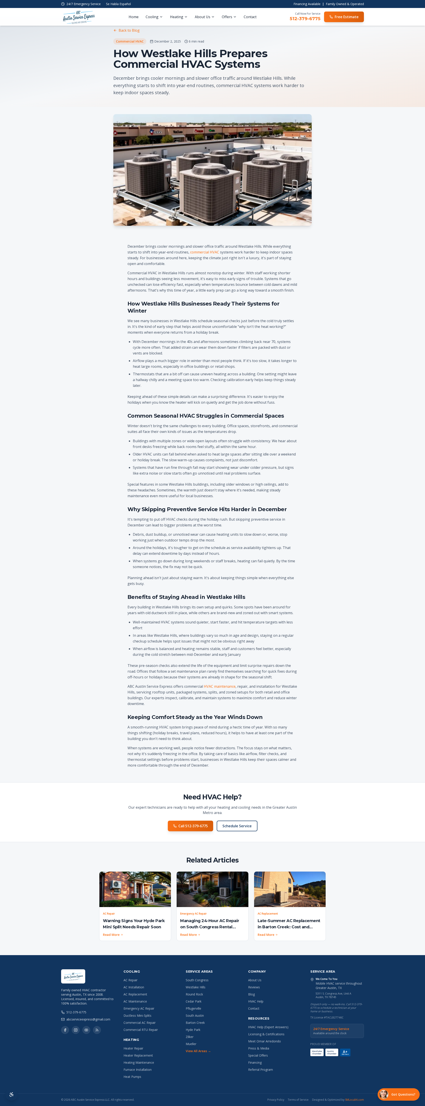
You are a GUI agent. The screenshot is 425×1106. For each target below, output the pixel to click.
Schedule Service (237, 826)
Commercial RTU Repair (141, 1030)
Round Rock (194, 994)
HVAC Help (255, 1001)
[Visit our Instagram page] (76, 1030)
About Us (202, 16)
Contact (250, 16)
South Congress (197, 980)
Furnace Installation (138, 1069)
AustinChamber (331, 1052)
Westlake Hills (195, 987)
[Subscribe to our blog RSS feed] (97, 1030)
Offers (227, 16)
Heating (176, 16)
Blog (251, 994)
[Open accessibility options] (11, 1094)
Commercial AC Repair (140, 1022)
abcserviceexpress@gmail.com (88, 1019)
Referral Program (260, 1069)
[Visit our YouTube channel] (86, 1030)
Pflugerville (193, 1008)
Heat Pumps (132, 1077)
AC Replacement (135, 994)
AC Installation (134, 987)
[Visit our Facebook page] (65, 1030)
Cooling (152, 16)
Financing (255, 1062)
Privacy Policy (275, 1100)
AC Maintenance (135, 1001)
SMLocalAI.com (354, 1100)
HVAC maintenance (220, 686)
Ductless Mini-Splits (137, 1015)
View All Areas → (198, 1051)
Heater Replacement (138, 1055)
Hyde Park (193, 1030)
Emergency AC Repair (139, 1008)
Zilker (189, 1037)
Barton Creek (195, 1022)
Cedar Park (193, 1001)
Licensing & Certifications (266, 1034)
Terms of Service (298, 1100)
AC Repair (130, 980)
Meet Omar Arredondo (264, 1041)
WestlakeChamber (317, 1052)
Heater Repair (133, 1048)
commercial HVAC (204, 252)
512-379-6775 (305, 18)
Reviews (254, 987)
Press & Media (258, 1048)
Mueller (191, 1044)
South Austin (195, 1015)
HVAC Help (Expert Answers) (268, 1027)
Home (134, 16)
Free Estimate (347, 16)
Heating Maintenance (139, 1062)
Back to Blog (129, 30)
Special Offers (258, 1055)
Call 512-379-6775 (193, 826)
